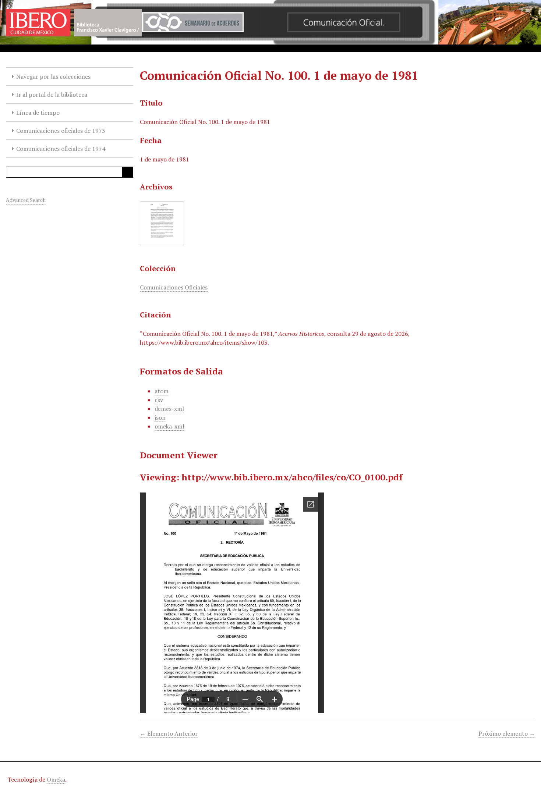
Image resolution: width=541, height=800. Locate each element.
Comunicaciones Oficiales (174, 287)
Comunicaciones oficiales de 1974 (60, 149)
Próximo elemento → (506, 733)
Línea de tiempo (38, 113)
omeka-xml (169, 426)
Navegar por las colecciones (53, 76)
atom (162, 391)
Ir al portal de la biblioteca (51, 94)
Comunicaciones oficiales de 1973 (60, 131)
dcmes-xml (169, 409)
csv (159, 400)
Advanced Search (26, 199)
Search (127, 172)
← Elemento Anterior (169, 733)
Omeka (56, 779)
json (160, 417)
